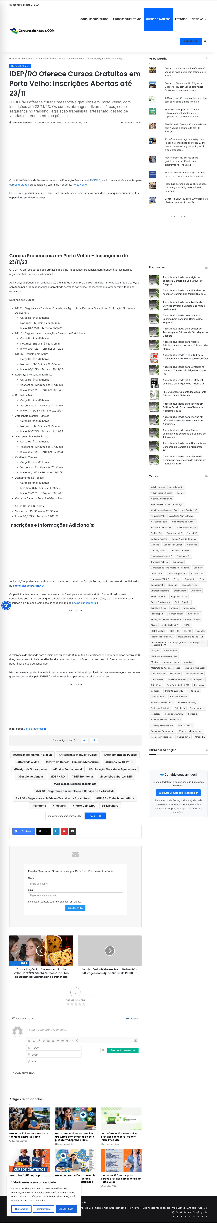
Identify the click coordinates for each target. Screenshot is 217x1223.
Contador (198, 567)
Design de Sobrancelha (31, 769)
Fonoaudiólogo (176, 613)
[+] (76, 1040)
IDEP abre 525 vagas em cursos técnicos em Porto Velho (28, 1135)
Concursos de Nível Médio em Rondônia (170, 567)
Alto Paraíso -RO (189, 510)
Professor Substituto (160, 708)
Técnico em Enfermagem (190, 731)
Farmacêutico (188, 608)
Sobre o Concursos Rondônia (110, 1207)
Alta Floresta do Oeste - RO (164, 510)
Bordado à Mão (29, 762)
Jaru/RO (155, 650)
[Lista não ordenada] (53, 1041)
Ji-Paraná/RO (170, 650)
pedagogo (156, 691)
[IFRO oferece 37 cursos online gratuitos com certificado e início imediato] (121, 1118)
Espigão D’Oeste (158, 608)
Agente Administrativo (161, 498)
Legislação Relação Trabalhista (76, 783)
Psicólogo (155, 714)
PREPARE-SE (191, 41)
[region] (44, 1196)
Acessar (134, 1018)
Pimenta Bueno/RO (174, 691)
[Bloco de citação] (57, 1041)
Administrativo (158, 487)
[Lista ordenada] (48, 1041)
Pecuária (60, 805)
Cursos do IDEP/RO (120, 762)
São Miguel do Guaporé (162, 725)
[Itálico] (34, 1041)
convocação (157, 573)
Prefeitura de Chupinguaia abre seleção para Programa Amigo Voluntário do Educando (186, 187)
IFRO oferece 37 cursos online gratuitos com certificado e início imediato (119, 1137)
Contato (202, 1207)
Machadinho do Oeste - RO (164, 656)
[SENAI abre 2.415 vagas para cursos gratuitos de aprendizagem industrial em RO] (29, 1160)
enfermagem (180, 590)
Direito (177, 579)
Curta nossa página (162, 750)
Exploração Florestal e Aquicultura (113, 769)
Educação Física (189, 585)
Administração (176, 487)
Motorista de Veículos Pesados (165, 668)
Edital (202, 579)
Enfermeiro (196, 590)
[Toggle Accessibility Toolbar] (6, 605)
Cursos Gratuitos (28, 58)
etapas (174, 608)
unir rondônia (183, 737)
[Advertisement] (75, 153)
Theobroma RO (185, 725)
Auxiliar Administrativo (161, 527)
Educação (172, 585)
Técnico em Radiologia (162, 737)
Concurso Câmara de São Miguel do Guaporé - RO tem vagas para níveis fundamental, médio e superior (184, 87)
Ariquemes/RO (158, 516)
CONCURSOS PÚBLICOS (94, 19)
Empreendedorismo (160, 590)
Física (154, 625)
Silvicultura (111, 805)
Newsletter (134, 1207)
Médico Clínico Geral (195, 668)
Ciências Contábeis (180, 550)
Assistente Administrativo (181, 516)
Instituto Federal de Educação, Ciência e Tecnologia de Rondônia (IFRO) (177, 643)
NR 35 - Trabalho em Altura (116, 798)
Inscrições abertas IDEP (117, 776)
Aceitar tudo (66, 1208)
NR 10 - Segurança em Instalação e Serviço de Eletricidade (76, 791)
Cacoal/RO (192, 533)
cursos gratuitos (19, 184)
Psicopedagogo (197, 708)
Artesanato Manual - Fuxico (78, 754)
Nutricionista (157, 679)
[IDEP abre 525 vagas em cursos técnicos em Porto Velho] (29, 1118)
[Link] (67, 1041)
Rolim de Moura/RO (174, 714)
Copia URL (95, 816)
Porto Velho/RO (85, 805)
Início (14, 58)
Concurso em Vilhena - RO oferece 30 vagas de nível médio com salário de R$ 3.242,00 (185, 72)
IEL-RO (187, 631)
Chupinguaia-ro (158, 550)
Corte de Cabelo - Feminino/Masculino (73, 762)
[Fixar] (43, 1041)
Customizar (21, 1208)
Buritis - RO (156, 533)
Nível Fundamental (177, 679)
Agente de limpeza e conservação (167, 504)
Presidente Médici (178, 696)
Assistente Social (159, 521)
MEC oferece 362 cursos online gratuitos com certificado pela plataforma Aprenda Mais (74, 1137)
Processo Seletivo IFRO (162, 702)
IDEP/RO (95, 180)
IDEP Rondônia (83, 776)
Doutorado (190, 579)
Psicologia (180, 708)
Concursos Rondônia (22, 122)
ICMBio (186, 625)
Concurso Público (159, 562)
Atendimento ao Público (121, 754)
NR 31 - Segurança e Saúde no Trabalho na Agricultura (53, 798)
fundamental (194, 613)
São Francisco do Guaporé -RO (166, 719)
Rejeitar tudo (43, 1208)
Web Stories (178, 1207)
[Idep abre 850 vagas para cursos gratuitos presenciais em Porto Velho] (121, 1160)
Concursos (178, 562)
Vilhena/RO (199, 737)
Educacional (157, 585)
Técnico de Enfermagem (162, 731)
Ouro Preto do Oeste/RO (178, 685)
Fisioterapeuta (158, 613)
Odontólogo (156, 685)
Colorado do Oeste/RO (161, 556)
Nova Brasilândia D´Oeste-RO (165, 673)
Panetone (39, 805)
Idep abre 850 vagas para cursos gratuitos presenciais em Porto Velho (121, 1179)
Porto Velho (80, 184)
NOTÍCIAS (197, 19)
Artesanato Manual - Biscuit (33, 754)
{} (72, 1040)
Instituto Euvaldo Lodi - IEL (190, 636)
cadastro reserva (159, 539)
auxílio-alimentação (186, 527)
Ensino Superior (182, 602)
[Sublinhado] (38, 1041)
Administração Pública (161, 493)
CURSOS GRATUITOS (158, 19)
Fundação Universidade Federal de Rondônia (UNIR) (175, 619)
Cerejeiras (192, 544)
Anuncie (191, 1207)
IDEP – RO (58, 776)
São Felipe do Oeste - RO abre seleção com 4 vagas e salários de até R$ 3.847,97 (185, 128)
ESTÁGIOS (181, 19)
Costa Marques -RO (177, 573)
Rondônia (192, 714)
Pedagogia (199, 685)
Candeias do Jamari (173, 544)
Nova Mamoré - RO (193, 673)
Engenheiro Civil (179, 596)
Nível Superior (197, 679)
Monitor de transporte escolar (165, 662)
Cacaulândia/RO (174, 533)
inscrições (200, 631)
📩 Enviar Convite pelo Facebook (177, 792)
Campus (155, 544)
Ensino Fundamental (84, 602)
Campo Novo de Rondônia (184, 539)
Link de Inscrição (33, 728)
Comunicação (183, 556)
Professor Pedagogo (187, 702)
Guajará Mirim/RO (169, 625)
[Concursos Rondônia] (32, 30)
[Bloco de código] (62, 1041)
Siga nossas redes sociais (156, 1207)
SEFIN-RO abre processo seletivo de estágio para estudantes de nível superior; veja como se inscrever (184, 113)
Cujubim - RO (197, 573)
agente (180, 493)
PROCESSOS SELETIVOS (127, 19)
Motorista (188, 662)
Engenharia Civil (158, 596)
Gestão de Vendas (31, 776)
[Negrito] (29, 1041)
